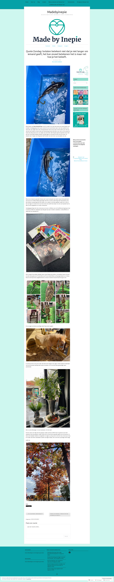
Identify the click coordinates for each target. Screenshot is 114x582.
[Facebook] (70, 552)
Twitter (54, 46)
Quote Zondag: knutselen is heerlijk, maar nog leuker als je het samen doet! (56, 564)
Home (26, 2)
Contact (44, 2)
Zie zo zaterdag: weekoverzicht (35, 513)
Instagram (60, 46)
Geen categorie (35, 519)
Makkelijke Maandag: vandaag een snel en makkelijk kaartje (59, 514)
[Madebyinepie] (57, 31)
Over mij (33, 2)
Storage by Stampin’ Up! (83, 2)
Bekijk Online (77, 160)
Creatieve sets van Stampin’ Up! (57, 4)
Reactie (66, 536)
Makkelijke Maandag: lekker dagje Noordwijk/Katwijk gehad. (54, 553)
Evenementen (71, 2)
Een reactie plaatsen (57, 61)
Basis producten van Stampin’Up (56, 2)
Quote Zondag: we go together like (54, 568)
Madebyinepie (57, 12)
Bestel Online (84, 160)
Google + (66, 46)
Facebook (47, 46)
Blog (39, 2)
